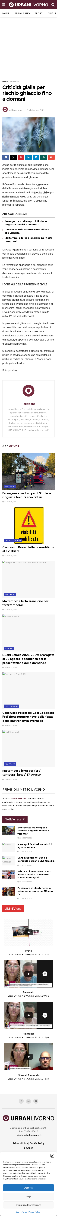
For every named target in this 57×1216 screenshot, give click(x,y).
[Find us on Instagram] (28, 1101)
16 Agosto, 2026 (10, 779)
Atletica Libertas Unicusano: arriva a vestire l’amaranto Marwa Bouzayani (34, 874)
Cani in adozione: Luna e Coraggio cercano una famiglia (35, 859)
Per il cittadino (13, 541)
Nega (28, 1196)
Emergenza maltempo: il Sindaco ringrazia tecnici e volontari (33, 830)
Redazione (16, 110)
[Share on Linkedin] (28, 157)
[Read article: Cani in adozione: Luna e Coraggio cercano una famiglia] (8, 860)
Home (5, 13)
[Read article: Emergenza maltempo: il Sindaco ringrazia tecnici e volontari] (28, 471)
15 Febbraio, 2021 (36, 110)
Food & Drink (11, 706)
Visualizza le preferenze (28, 1204)
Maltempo (14, 81)
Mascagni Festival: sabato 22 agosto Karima (34, 846)
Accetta (28, 1187)
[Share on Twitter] (13, 157)
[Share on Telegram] (36, 157)
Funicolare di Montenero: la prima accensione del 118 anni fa (35, 891)
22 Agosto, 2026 (10, 502)
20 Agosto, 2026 (10, 556)
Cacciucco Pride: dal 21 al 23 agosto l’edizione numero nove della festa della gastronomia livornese (28, 716)
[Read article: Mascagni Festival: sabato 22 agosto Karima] (8, 847)
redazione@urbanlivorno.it (28, 1135)
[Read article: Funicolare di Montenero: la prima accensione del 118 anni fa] (8, 891)
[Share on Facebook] (5, 157)
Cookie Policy (21, 1212)
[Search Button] (53, 4)
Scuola (9, 648)
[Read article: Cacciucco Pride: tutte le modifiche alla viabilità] (28, 525)
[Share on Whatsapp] (43, 157)
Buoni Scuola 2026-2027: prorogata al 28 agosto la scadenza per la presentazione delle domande (28, 659)
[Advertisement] (28, 47)
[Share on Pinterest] (21, 157)
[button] (52, 1155)
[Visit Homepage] (28, 4)
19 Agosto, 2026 (10, 667)
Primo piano (22, 13)
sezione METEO (19, 798)
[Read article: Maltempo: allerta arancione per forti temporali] (28, 579)
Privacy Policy (34, 1212)
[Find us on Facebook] (21, 1101)
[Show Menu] (3, 4)
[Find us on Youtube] (35, 1101)
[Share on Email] (51, 157)
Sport (39, 13)
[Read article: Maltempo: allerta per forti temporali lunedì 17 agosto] (28, 748)
